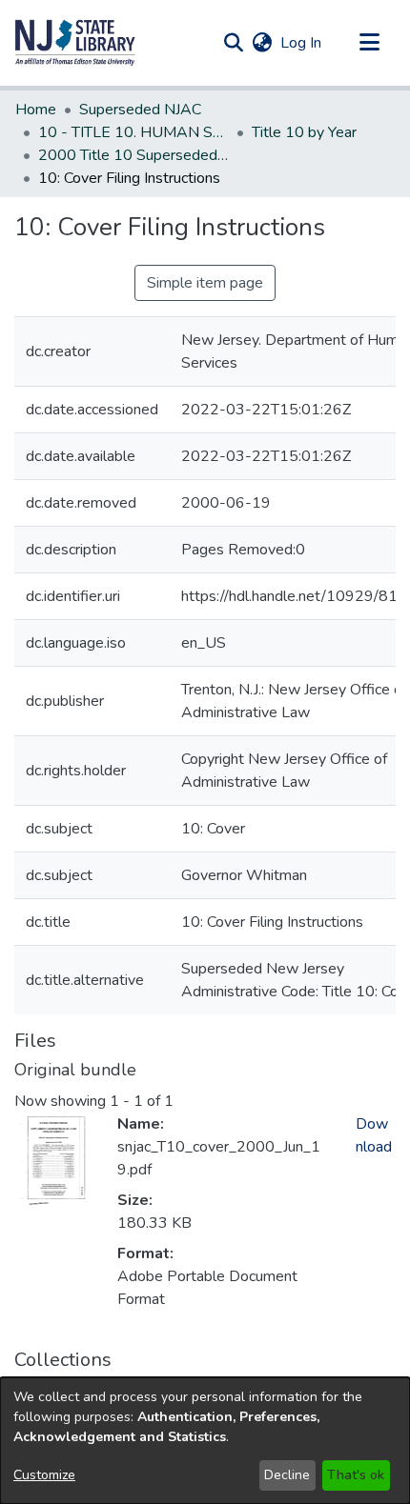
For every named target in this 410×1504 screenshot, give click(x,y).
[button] (75, 43)
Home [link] (35, 109)
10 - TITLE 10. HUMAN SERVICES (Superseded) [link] (133, 132)
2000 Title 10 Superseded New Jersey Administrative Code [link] (133, 155)
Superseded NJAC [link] (140, 109)
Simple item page (205, 282)
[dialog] (205, 1440)
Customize (44, 1475)
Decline (287, 1475)
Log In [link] (301, 42)
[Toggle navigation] (369, 43)
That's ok (355, 1475)
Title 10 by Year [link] (304, 132)
